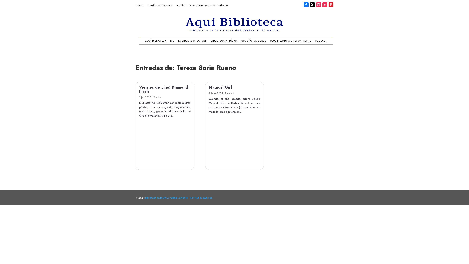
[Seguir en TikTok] (324, 4)
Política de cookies (201, 197)
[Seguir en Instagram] (318, 4)
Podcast (320, 40)
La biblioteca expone (192, 40)
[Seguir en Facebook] (306, 4)
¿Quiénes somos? (160, 5)
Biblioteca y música (224, 40)
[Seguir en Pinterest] (331, 4)
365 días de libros (253, 40)
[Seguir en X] (312, 4)
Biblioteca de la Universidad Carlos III (203, 5)
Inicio (139, 5)
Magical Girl (220, 87)
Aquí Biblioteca (155, 40)
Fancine (157, 97)
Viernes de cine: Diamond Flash (163, 89)
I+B (172, 40)
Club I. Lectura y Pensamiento (290, 40)
